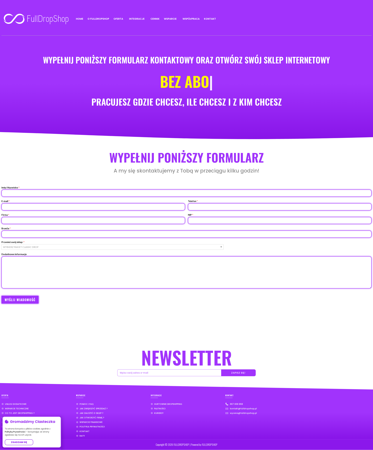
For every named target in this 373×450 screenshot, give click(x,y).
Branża (6, 228)
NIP (190, 214)
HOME (79, 19)
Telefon (193, 201)
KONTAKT (210, 19)
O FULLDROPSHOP (98, 19)
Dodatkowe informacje (14, 254)
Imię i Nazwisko (10, 187)
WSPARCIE (170, 19)
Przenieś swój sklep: (12, 242)
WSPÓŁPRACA (191, 19)
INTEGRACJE (137, 19)
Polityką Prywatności (15, 431)
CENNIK (155, 19)
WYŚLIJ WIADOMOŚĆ (20, 299)
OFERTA (118, 19)
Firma (5, 214)
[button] (19, 442)
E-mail (5, 201)
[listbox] (112, 247)
